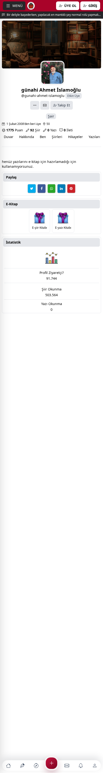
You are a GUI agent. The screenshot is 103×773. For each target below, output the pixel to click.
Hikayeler (75, 136)
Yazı (52, 130)
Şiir (35, 130)
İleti (68, 130)
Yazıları (94, 136)
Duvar (8, 136)
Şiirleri (57, 136)
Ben (43, 136)
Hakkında (26, 136)
